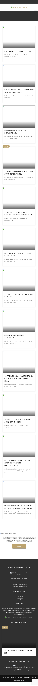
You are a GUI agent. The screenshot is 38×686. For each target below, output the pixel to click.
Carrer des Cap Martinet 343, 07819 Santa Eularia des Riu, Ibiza (18, 378)
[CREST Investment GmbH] (19, 7)
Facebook (20, 596)
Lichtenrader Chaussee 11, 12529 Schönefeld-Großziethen (17, 462)
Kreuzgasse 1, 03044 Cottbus (18, 51)
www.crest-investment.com (20, 586)
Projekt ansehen (19, 644)
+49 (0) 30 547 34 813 (6, 2)
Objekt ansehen (19, 44)
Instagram (20, 599)
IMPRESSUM (12, 684)
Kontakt (19, 546)
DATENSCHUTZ (25, 684)
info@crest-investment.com (19, 2)
